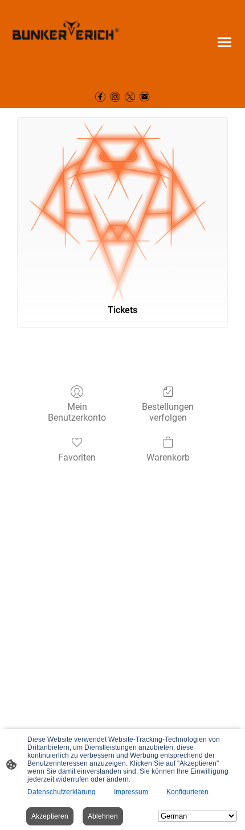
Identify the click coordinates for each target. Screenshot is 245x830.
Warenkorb (168, 457)
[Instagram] (115, 97)
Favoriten (77, 457)
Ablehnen (103, 816)
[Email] (145, 97)
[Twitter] (130, 97)
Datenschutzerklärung (61, 792)
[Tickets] (122, 206)
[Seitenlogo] (65, 42)
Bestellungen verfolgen (168, 412)
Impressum (131, 792)
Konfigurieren (187, 792)
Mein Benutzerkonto (77, 412)
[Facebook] (100, 97)
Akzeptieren (49, 816)
